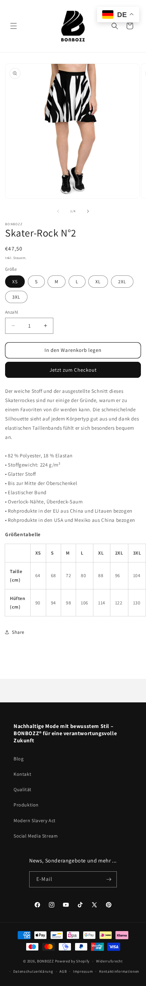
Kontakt (22, 774)
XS (15, 281)
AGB (63, 971)
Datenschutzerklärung (33, 971)
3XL (16, 297)
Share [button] (18, 632)
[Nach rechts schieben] (87, 211)
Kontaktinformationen (119, 971)
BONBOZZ (45, 961)
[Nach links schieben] (58, 211)
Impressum (83, 971)
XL (98, 281)
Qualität (23, 789)
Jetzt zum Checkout (73, 370)
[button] (13, 25)
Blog (18, 759)
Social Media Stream (36, 836)
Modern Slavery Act (35, 820)
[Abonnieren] (109, 879)
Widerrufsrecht (109, 961)
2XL (122, 281)
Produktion (26, 805)
